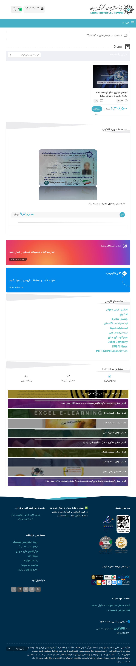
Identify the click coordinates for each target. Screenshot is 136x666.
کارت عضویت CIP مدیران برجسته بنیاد (106, 204)
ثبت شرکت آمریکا (119, 328)
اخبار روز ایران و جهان (117, 310)
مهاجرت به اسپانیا (29, 565)
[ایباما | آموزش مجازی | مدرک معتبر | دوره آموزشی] (119, 9)
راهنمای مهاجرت (119, 319)
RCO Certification (28, 570)
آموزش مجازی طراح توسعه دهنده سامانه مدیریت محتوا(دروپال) (112, 94)
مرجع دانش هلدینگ (28, 547)
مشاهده (96, 109)
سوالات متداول (105, 605)
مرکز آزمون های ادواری (27, 551)
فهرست (126, 23)
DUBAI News (120, 347)
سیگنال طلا (33, 556)
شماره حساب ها (122, 605)
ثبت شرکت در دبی (118, 333)
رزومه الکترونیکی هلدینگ (25, 542)
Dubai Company (118, 342)
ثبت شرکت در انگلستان (116, 324)
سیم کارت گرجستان (118, 337)
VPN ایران (119, 629)
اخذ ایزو (124, 314)
